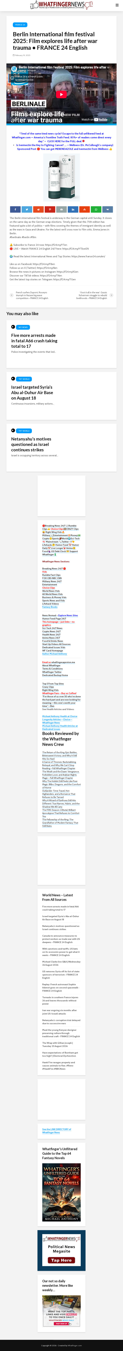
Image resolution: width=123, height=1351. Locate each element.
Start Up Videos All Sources (56, 644)
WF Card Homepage (52, 650)
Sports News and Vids (53, 600)
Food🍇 (46, 551)
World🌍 (66, 538)
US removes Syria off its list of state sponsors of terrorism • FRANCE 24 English (60, 974)
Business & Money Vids (54, 597)
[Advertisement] (61, 495)
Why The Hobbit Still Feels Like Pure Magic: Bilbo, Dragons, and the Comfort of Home (61, 784)
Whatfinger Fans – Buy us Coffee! (59, 693)
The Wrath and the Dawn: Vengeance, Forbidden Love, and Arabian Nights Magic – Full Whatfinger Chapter (60, 774)
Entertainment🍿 (61, 535)
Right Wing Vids (50, 690)
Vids (44, 571)
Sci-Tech (75, 538)
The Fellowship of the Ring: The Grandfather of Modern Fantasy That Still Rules (60, 822)
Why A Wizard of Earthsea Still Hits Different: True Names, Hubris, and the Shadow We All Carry (61, 803)
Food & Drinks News (52, 641)
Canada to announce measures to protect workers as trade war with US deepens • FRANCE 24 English (61, 939)
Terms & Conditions (52, 668)
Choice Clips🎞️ (58, 528)
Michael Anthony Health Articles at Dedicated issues (60, 727)
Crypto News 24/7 (51, 631)
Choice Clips (48, 587)
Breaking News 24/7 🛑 (54, 568)
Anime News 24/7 (51, 637)
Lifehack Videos (50, 603)
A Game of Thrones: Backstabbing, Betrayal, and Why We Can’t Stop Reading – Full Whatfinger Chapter (59, 765)
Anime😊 (71, 548)
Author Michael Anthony (54, 653)
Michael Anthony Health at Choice (59, 716)
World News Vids (51, 590)
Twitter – (66, 541)
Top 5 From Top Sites (53, 683)
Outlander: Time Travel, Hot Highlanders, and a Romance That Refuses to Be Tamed (58, 794)
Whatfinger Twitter (52, 672)
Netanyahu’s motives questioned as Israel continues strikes (31, 444)
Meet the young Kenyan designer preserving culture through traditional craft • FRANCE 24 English (61, 1033)
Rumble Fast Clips (51, 574)
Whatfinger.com (75, 1345)
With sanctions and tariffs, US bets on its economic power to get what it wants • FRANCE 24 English (61, 952)
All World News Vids (52, 594)
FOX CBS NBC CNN (52, 578)
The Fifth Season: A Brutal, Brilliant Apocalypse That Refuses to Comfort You (60, 813)
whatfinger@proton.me (58, 662)
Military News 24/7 (52, 581)
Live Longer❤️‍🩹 (58, 548)
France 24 (20, 25)
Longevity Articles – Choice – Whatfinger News (57, 721)
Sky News (23, 327)
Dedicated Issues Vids (53, 647)
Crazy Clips (48, 686)
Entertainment (49, 584)
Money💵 (75, 535)
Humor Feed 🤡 (63, 544)
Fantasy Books (49, 606)
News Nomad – (60, 615)
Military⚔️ (47, 535)
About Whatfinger (51, 665)
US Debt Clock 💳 (60, 551)
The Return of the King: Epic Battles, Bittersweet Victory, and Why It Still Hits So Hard (59, 755)
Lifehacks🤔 (48, 544)
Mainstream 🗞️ (54, 541)
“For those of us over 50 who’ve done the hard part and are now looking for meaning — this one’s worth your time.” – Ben (61, 701)
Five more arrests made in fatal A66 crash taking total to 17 (34, 341)
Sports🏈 (57, 538)
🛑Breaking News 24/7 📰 (55, 525)
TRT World (23, 379)
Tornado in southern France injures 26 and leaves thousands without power (60, 1000)
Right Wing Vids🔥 (55, 532)
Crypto (45, 538)
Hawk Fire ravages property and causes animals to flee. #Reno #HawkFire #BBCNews (58, 1065)
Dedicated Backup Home (55, 675)
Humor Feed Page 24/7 (54, 618)
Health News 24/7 (51, 634)
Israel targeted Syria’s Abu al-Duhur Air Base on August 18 (32, 393)
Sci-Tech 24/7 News (52, 628)
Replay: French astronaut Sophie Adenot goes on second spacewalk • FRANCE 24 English (60, 987)
